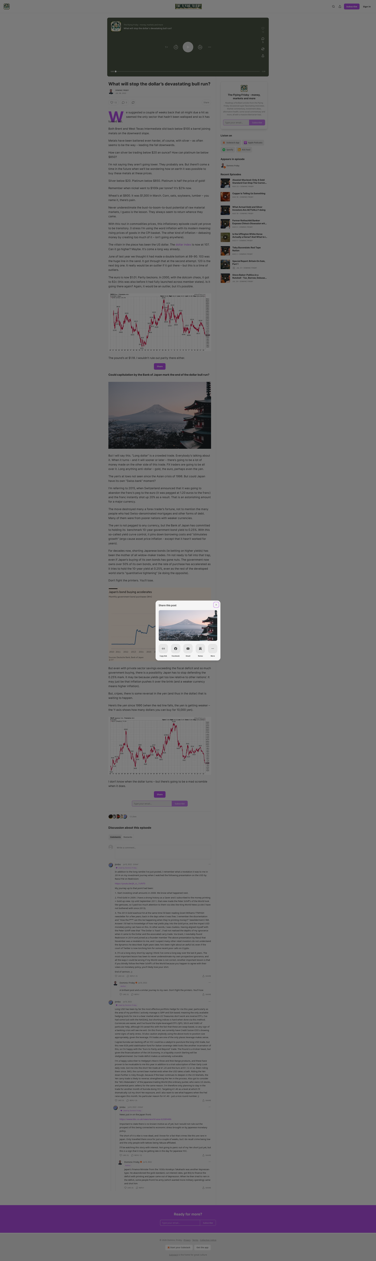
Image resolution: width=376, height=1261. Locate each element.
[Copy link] (163, 648)
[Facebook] (175, 648)
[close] (216, 604)
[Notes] (200, 648)
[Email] (188, 648)
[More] (212, 648)
